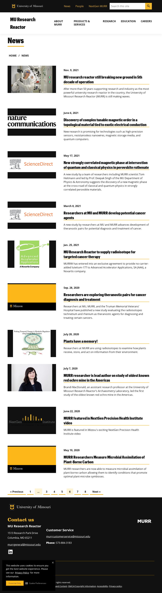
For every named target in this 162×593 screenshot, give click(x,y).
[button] (36, 583)
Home (13, 55)
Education (128, 21)
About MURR (58, 22)
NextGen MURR (98, 6)
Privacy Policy (22, 572)
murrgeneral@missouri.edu (24, 544)
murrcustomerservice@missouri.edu (68, 536)
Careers (146, 21)
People (79, 6)
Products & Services (82, 22)
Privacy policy (115, 586)
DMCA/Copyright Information (82, 586)
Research (109, 21)
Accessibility (102, 586)
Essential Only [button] (15, 583)
